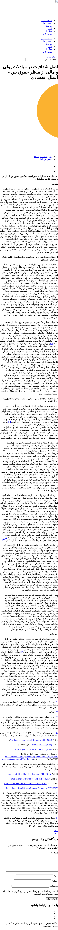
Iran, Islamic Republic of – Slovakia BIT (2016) (25, 783)
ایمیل (55, 881)
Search (55, 59)
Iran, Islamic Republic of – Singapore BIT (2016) (29, 774)
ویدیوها (49, 26)
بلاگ (50, 28)
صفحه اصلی (46, 20)
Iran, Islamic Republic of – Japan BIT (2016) (31, 779)
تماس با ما (47, 34)
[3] (9, 422)
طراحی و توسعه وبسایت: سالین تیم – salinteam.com (34, 928)
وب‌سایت (53, 886)
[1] (21, 333)
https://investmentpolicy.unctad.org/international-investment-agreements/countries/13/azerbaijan (30, 757)
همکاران (48, 31)
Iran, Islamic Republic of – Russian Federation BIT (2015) (32, 788)
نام (56, 875)
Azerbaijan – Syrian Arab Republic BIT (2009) (31, 740)
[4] (6, 537)
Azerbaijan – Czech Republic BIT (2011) (33, 749)
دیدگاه (54, 852)
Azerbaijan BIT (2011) (42, 744)
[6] (21, 652)
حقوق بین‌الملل (45, 159)
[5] (3, 540)
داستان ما (47, 23)
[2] (51, 343)
